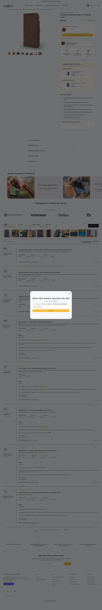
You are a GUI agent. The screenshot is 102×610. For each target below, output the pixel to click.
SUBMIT (51, 310)
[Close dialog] (69, 293)
